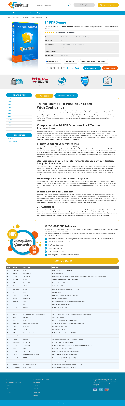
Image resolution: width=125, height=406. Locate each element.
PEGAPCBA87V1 (27, 367)
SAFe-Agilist (37, 392)
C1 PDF (9, 126)
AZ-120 (25, 301)
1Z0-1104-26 (26, 351)
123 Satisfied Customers (64, 32)
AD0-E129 (25, 339)
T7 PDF (9, 117)
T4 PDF (9, 99)
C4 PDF (9, 108)
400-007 (36, 395)
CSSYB (25, 286)
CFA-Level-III (26, 342)
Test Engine (69, 61)
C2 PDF (9, 105)
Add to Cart (111, 68)
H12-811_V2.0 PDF (12, 142)
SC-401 (25, 279)
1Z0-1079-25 (26, 276)
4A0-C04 (25, 348)
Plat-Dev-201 (26, 283)
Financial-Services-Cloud (29, 364)
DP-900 (25, 336)
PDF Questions (52, 61)
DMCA (8, 385)
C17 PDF (10, 123)
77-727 (25, 358)
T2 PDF (9, 114)
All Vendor (10, 392)
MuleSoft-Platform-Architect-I (30, 323)
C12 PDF (10, 102)
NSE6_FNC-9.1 (26, 298)
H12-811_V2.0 (26, 273)
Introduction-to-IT (28, 317)
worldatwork (16, 17)
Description (44, 96)
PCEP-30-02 (37, 382)
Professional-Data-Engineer (42, 379)
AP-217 (25, 270)
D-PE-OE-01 (26, 326)
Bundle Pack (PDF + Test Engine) (93, 61)
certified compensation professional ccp (33, 17)
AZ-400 (36, 389)
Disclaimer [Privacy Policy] (14, 382)
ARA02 (25, 289)
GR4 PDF (10, 120)
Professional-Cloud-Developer (31, 354)
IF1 (24, 304)
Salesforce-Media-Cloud (29, 333)
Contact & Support (12, 389)
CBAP (24, 320)
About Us (9, 379)
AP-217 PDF (11, 139)
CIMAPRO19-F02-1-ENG (29, 361)
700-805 (25, 329)
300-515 (25, 295)
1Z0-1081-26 (26, 345)
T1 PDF (9, 111)
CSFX (24, 292)
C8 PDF (9, 129)
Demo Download (93, 68)
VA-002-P (25, 308)
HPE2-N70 (26, 311)
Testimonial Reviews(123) (66, 95)
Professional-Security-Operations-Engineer (34, 314)
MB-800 (36, 385)
